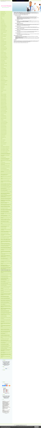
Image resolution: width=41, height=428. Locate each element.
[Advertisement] (7, 376)
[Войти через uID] (2, 385)
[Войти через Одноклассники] (9, 385)
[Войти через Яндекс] (6, 385)
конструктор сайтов (21, 425)
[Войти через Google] (8, 385)
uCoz (24, 425)
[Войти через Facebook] (5, 385)
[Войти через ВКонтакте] (4, 385)
